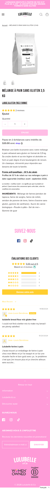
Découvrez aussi (9, 403)
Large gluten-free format (14, 103)
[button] (5, 82)
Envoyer (39, 444)
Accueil (4, 25)
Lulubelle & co (8, 397)
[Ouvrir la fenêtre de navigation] (3, 14)
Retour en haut (25, 384)
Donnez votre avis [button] (25, 292)
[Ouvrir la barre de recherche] (41, 14)
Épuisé (25, 132)
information (7, 390)
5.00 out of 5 (32, 263)
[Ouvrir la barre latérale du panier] (47, 14)
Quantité (6, 118)
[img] (8, 309)
